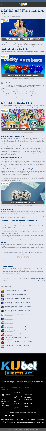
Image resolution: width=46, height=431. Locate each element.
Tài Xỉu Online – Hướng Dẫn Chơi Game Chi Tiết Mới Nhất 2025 (18, 329)
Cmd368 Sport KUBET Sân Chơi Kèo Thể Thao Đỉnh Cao (17, 318)
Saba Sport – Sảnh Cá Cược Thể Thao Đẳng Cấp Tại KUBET (18, 306)
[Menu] (1, 4)
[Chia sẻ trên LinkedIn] (28, 257)
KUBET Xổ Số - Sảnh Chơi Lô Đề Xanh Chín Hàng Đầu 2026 (13, 9)
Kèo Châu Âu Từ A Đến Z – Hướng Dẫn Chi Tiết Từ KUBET (17, 310)
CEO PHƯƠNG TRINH (17, 16)
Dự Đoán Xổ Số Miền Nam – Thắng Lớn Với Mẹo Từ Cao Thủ (18, 290)
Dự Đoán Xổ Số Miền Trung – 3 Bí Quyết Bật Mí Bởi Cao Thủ (25, 252)
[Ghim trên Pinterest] (26, 257)
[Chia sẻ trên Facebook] (20, 257)
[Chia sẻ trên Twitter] (22, 257)
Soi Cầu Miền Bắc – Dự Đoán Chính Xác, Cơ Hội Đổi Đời (17, 302)
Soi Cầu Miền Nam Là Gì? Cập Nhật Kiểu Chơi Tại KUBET (17, 298)
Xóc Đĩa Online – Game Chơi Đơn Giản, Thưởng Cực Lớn (17, 326)
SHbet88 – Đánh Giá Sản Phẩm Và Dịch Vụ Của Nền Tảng (17, 345)
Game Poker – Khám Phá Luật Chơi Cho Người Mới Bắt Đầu (18, 333)
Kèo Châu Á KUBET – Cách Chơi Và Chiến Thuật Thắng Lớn (18, 314)
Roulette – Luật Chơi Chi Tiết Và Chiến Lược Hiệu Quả (16, 337)
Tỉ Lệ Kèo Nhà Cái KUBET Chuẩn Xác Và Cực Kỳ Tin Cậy (17, 322)
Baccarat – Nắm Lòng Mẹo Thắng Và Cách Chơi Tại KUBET (18, 341)
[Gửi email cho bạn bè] (24, 257)
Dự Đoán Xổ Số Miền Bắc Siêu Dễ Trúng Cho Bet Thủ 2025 (17, 294)
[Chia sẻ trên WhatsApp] (18, 257)
